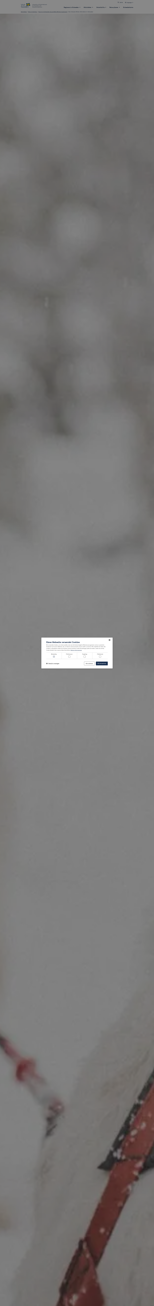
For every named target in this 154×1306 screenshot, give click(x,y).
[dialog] (77, 653)
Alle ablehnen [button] (89, 663)
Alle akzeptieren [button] (101, 663)
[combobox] (109, 640)
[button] (52, 663)
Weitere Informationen (76, 650)
